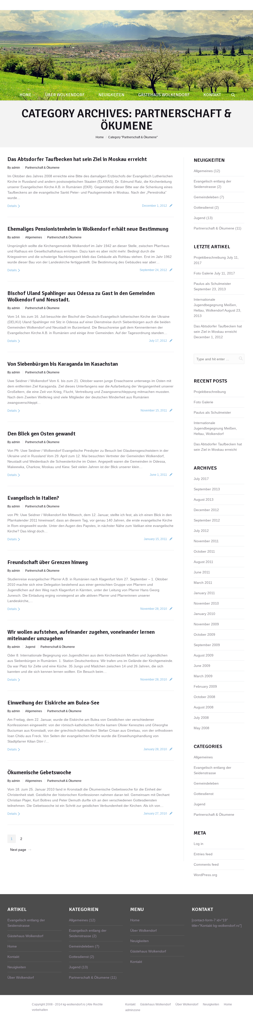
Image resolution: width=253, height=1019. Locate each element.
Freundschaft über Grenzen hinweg (47, 562)
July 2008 (201, 718)
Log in (198, 844)
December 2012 (206, 510)
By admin (13, 167)
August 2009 (203, 655)
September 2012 (207, 520)
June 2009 (202, 666)
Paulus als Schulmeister (212, 284)
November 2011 (206, 541)
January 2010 (204, 614)
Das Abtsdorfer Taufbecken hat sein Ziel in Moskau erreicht (77, 159)
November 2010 (206, 603)
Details (12, 206)
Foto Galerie (203, 273)
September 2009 (207, 645)
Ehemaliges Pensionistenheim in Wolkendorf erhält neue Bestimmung (87, 229)
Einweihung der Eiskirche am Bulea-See (53, 702)
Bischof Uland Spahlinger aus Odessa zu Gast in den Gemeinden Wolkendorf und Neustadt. (81, 296)
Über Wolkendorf (20, 977)
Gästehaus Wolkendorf (25, 936)
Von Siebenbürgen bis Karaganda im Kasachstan (62, 364)
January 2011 (204, 593)
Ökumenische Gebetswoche (39, 772)
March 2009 (203, 676)
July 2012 (201, 531)
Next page (18, 850)
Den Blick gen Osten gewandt (41, 433)
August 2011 (203, 562)
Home (100, 137)
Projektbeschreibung (210, 257)
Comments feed (206, 864)
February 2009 (205, 686)
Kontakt (13, 957)
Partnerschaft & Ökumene (42, 167)
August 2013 (203, 499)
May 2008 (201, 728)
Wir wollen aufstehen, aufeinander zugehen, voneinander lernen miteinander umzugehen (81, 635)
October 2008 (204, 697)
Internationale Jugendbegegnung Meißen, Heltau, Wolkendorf (215, 304)
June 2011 (202, 572)
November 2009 (206, 624)
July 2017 (201, 479)
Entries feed (203, 854)
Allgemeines (33, 237)
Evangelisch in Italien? (33, 498)
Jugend (30, 647)
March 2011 (203, 583)
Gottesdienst (203, 207)
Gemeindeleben (206, 197)
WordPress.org (205, 875)
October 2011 (204, 551)
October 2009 (204, 634)
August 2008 (203, 707)
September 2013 (207, 489)
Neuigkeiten (16, 967)
